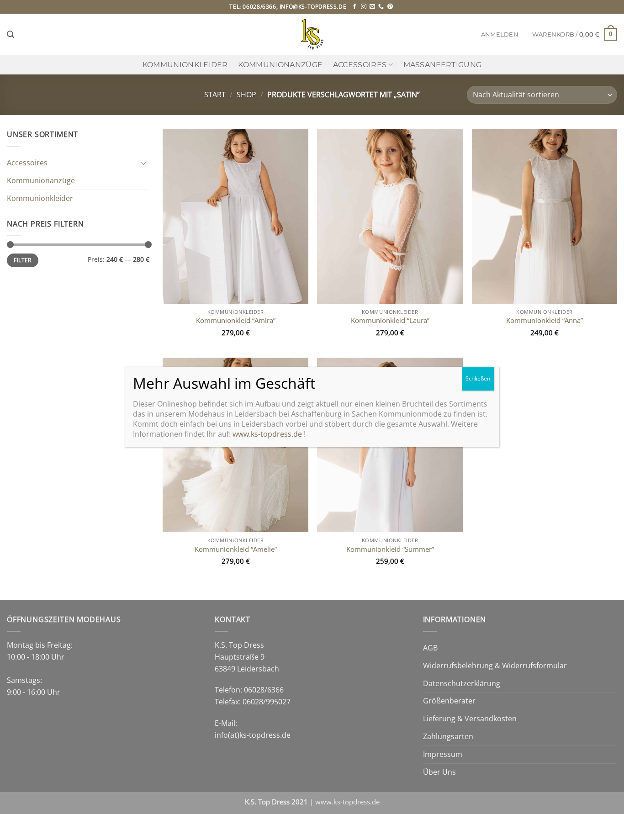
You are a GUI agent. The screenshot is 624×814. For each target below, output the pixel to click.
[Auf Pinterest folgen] (390, 7)
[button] (499, 34)
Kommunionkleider (185, 64)
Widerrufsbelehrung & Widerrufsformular (495, 666)
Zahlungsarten (448, 736)
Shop (246, 95)
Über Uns (439, 772)
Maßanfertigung (442, 64)
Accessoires (360, 64)
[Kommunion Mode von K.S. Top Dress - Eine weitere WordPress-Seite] (312, 34)
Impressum (442, 754)
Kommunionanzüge (280, 64)
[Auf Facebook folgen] (354, 7)
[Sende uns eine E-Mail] (372, 7)
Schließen (477, 378)
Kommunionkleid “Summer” (390, 549)
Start (215, 95)
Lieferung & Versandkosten (470, 719)
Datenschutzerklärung (461, 683)
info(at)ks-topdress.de (253, 735)
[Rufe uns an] (381, 7)
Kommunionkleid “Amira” (235, 320)
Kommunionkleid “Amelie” (236, 549)
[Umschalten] (143, 163)
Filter (22, 260)
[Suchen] (10, 34)
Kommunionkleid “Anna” (544, 320)
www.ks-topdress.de (347, 801)
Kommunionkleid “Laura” (390, 320)
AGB (430, 648)
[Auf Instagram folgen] (363, 7)
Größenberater (449, 701)
